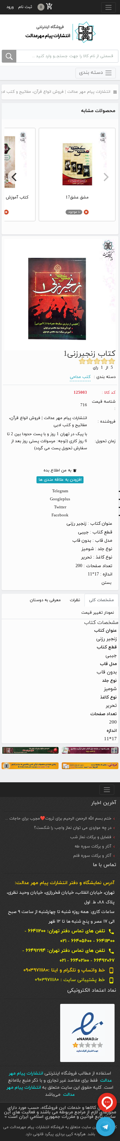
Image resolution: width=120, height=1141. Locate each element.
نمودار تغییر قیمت (97, 613)
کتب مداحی (80, 377)
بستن (106, 583)
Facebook (60, 515)
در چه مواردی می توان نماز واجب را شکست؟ (72, 828)
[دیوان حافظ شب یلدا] (30, 749)
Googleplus (60, 499)
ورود (10, 7)
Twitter (60, 507)
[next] (15, 177)
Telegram (60, 491)
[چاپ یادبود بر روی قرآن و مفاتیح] (90, 749)
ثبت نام (25, 7)
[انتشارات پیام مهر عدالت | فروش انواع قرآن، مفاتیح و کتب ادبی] (60, 32)
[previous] (105, 177)
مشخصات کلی (101, 600)
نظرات (75, 600)
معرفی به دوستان (45, 600)
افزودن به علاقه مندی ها (60, 480)
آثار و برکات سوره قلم (92, 856)
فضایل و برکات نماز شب (90, 837)
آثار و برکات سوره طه (93, 846)
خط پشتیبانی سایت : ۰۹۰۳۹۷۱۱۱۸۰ (75, 980)
